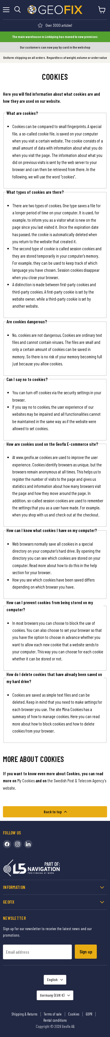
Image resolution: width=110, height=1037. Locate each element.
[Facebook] (7, 844)
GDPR (89, 1014)
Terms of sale (53, 1014)
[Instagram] (17, 844)
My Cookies (26, 780)
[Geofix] (44, 869)
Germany (52, 995)
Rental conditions (55, 1020)
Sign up (85, 951)
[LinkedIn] (28, 844)
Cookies (73, 1014)
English (52, 979)
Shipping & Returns (24, 1014)
